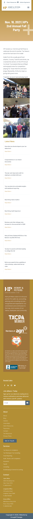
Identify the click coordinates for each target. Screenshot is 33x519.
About (5, 416)
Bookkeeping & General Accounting (13, 469)
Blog (4, 418)
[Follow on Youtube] (14, 385)
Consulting (6, 467)
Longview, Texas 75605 (9, 493)
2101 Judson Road (7, 491)
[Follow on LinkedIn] (8, 385)
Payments (6, 428)
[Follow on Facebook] (4, 385)
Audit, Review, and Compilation (11, 458)
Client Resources (11, 2)
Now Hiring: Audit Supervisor (13, 211)
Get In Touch (9, 441)
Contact (5, 431)
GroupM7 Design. (16, 517)
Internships (6, 423)
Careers (5, 421)
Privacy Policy (7, 436)
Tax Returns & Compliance (10, 450)
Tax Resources (7, 433)
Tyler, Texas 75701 (8, 483)
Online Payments (25, 2)
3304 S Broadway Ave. (9, 481)
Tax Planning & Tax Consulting (11, 453)
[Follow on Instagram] (11, 385)
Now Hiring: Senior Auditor (12, 199)
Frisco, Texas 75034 (8, 504)
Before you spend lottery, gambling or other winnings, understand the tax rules (15, 264)
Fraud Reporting (7, 456)
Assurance (6, 461)
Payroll (5, 464)
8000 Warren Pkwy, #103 (9, 501)
